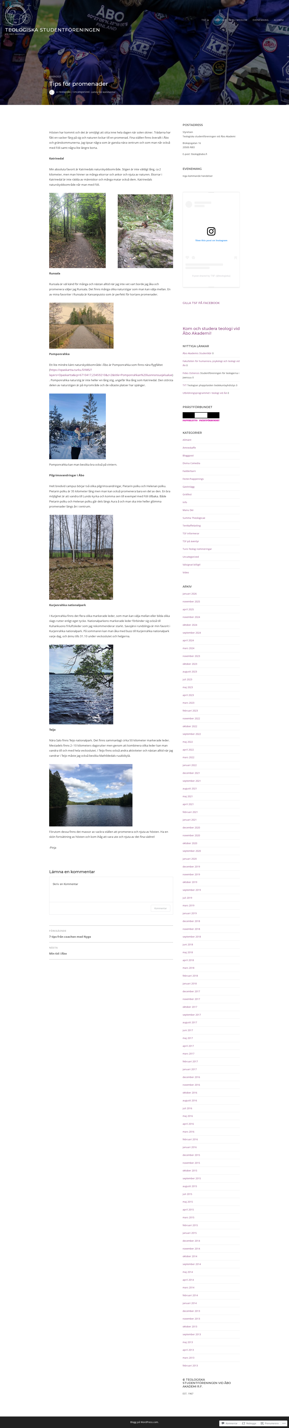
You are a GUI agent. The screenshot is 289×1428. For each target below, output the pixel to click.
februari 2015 (190, 1225)
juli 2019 (187, 897)
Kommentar (160, 908)
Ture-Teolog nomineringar (197, 549)
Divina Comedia (191, 463)
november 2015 (191, 1162)
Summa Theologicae (194, 517)
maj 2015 (188, 1201)
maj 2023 (188, 687)
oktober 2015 (190, 1170)
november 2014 (191, 1248)
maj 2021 (188, 796)
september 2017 (192, 1014)
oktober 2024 (190, 624)
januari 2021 (190, 819)
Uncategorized (81, 91)
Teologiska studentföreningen (52, 30)
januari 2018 (190, 983)
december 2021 (191, 773)
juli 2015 (187, 1194)
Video (186, 572)
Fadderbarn (189, 471)
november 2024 (191, 617)
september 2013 (192, 1334)
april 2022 (188, 749)
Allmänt (187, 439)
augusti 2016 (190, 1100)
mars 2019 (188, 905)
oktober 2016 (190, 1092)
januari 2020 (190, 858)
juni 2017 (188, 1030)
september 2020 (192, 850)
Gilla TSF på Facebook (201, 303)
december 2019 (191, 866)
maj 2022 (188, 741)
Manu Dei (188, 510)
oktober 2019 (190, 882)
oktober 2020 (190, 843)
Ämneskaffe (189, 447)
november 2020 (191, 835)
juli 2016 (187, 1108)
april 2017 (188, 1045)
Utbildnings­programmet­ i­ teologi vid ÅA (205, 393)
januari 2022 (190, 765)
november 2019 (191, 874)
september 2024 (192, 632)
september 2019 (192, 889)
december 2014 (191, 1240)
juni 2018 (188, 944)
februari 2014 (190, 1295)
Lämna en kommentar (103, 91)
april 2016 (188, 1123)
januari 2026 (190, 593)
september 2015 (192, 1178)
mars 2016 (188, 1131)
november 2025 (191, 601)
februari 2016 (190, 1139)
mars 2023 (188, 702)
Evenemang (261, 20)
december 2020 (191, 827)
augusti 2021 (190, 788)
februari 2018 (190, 975)
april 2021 (188, 804)
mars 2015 (188, 1217)
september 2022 (192, 734)
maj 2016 (188, 1116)
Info (185, 502)
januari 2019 (190, 913)
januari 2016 (190, 1147)
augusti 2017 (190, 1022)
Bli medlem (239, 20)
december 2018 (191, 921)
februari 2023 (190, 710)
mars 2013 (188, 1357)
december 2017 (191, 991)
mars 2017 (188, 1053)
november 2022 (191, 718)
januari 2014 (190, 1303)
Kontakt (220, 20)
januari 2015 (190, 1232)
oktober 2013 (190, 1326)
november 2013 (191, 1318)
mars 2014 (188, 1287)
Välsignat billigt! (192, 564)
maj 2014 (188, 1272)
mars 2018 (188, 967)
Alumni (279, 20)
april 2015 (188, 1209)
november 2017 (191, 999)
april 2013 (188, 1349)
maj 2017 (188, 1038)
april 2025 (188, 609)
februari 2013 (190, 1365)
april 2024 (188, 640)
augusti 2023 (190, 671)
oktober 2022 (190, 726)
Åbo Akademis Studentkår (197, 353)
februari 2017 (190, 1061)
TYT (185, 385)
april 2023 (188, 695)
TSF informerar (191, 533)
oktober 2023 (190, 663)
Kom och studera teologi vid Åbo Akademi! (211, 331)
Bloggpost (188, 455)
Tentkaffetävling (192, 525)
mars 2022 (188, 757)
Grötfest (187, 494)
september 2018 (192, 936)
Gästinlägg (189, 486)
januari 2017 (190, 1069)
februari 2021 (190, 812)
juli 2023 (187, 679)
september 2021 (192, 780)
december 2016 (191, 1077)
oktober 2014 (190, 1256)
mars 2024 (188, 648)
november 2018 (191, 929)
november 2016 (191, 1084)
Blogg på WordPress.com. (144, 1422)
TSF (204, 20)
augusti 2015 (190, 1186)
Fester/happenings (193, 478)
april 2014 (188, 1279)
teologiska (64, 91)
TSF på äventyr (191, 541)
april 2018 (188, 960)
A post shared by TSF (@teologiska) (211, 275)
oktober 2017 (190, 1006)
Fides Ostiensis (191, 373)
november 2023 (191, 656)
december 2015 (191, 1155)
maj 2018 (188, 952)
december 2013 (191, 1311)
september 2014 (192, 1264)
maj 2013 (188, 1342)
